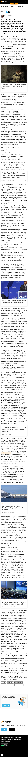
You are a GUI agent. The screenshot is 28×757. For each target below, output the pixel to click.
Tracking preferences (5, 741)
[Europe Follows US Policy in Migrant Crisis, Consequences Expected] (14, 590)
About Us (3, 737)
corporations (3, 685)
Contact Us (18, 737)
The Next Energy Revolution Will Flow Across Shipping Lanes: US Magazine (12, 508)
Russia (3, 600)
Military (24, 725)
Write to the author (13, 16)
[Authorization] (20, 1)
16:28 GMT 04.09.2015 (5, 9)
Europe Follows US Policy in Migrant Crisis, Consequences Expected (13, 603)
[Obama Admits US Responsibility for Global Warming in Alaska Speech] (14, 290)
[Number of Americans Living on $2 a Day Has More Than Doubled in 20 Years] (14, 74)
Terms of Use (13, 737)
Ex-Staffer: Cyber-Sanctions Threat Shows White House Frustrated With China (13, 175)
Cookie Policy (4, 739)
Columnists (3, 682)
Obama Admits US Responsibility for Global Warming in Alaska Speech (13, 301)
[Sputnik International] (4, 2)
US (16, 685)
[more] (25, 90)
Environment (20, 685)
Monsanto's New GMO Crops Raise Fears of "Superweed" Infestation (13, 429)
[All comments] (2, 755)
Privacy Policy (10, 739)
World (3, 504)
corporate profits (11, 685)
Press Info (7, 737)
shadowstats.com (6, 453)
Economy (18, 725)
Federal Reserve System (18, 682)
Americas (7, 725)
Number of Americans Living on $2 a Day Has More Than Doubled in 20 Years (13, 86)
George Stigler (9, 682)
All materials (6, 16)
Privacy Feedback (17, 739)
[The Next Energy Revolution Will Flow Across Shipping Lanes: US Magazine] (14, 493)
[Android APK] (4, 745)
